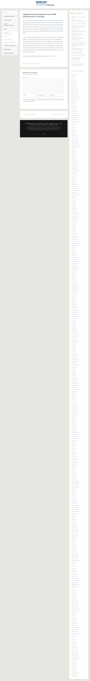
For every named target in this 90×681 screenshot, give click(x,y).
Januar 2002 (74, 670)
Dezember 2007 (75, 529)
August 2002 (74, 659)
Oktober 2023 (75, 143)
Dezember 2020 (75, 212)
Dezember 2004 (75, 603)
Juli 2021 (74, 198)
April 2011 (74, 448)
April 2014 (74, 375)
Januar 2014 (74, 381)
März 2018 (74, 280)
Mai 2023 (74, 154)
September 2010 (75, 462)
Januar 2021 (74, 210)
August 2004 (74, 611)
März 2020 (74, 231)
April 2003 (74, 643)
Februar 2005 (75, 599)
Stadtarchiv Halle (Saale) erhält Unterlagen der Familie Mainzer (79, 45)
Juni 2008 (74, 517)
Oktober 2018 (75, 265)
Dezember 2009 (75, 481)
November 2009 (75, 483)
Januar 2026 (74, 89)
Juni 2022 (74, 176)
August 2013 (74, 391)
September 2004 (75, 609)
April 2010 (74, 473)
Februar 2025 (75, 111)
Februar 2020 (75, 233)
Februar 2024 (75, 135)
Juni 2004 (74, 615)
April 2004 (74, 619)
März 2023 (74, 158)
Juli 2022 (74, 174)
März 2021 (74, 206)
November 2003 (75, 629)
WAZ (44, 22)
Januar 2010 (74, 479)
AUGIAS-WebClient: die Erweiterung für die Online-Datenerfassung (78, 38)
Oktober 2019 (75, 241)
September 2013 (75, 389)
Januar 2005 (74, 601)
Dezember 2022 (75, 164)
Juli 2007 (74, 540)
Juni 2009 (74, 493)
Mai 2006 (74, 568)
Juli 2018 (74, 271)
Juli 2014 (74, 369)
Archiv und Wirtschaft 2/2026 (78, 23)
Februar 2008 (75, 525)
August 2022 (74, 172)
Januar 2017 (74, 308)
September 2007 (75, 536)
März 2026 (74, 84)
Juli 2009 (74, 491)
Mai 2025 (74, 105)
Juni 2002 (74, 662)
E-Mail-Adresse (41, 95)
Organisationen (7, 39)
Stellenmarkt (7, 20)
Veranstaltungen (9, 53)
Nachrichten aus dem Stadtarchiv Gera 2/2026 (77, 34)
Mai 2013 (74, 397)
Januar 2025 (74, 113)
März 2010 (74, 475)
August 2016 (74, 318)
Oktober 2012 (75, 412)
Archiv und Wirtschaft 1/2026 (78, 41)
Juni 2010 (74, 469)
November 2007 (75, 531)
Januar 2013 (74, 406)
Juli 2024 (74, 125)
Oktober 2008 (75, 509)
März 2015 (74, 353)
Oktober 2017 (75, 290)
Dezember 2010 (75, 456)
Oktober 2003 (75, 631)
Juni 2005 (74, 590)
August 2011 (74, 440)
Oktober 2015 (75, 338)
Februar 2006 (75, 574)
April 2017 (74, 302)
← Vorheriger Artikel (29, 114)
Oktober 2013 (75, 387)
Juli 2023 (74, 150)
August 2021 (74, 196)
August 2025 (74, 99)
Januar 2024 (74, 137)
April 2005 (74, 594)
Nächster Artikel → (59, 114)
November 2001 (75, 674)
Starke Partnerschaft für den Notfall (78, 17)
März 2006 (74, 572)
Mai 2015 (74, 349)
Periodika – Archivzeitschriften (8, 33)
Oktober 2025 (75, 95)
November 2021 (75, 190)
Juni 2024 (74, 127)
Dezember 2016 (75, 310)
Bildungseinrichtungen (9, 42)
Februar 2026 (75, 86)
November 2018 (75, 263)
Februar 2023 (75, 160)
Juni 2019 (74, 249)
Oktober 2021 (75, 192)
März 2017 (74, 304)
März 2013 (74, 401)
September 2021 (75, 194)
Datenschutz (7, 49)
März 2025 (74, 109)
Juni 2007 (74, 542)
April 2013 (74, 399)
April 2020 (74, 229)
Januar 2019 (74, 259)
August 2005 (74, 586)
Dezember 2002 (75, 651)
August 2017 (74, 294)
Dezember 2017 (75, 286)
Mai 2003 (74, 641)
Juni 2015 (74, 347)
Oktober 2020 (75, 217)
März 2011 (74, 450)
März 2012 (74, 426)
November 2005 (75, 580)
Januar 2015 (74, 357)
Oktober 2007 (75, 534)
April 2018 (74, 278)
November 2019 (75, 239)
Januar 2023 (74, 162)
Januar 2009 (74, 503)
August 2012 (74, 416)
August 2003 (74, 635)
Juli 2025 (74, 101)
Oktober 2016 (75, 314)
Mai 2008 (74, 519)
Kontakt (32, 128)
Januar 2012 (74, 430)
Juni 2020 (74, 225)
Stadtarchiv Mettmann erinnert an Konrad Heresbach (79, 21)
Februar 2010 (75, 477)
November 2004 (75, 605)
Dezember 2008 (75, 505)
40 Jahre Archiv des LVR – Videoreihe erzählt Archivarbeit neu (77, 59)
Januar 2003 (74, 649)
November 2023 (75, 141)
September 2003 (75, 633)
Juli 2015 (74, 345)
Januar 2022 (74, 186)
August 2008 (74, 513)
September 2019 (75, 243)
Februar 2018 (75, 282)
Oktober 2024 (75, 119)
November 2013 (75, 385)
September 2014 (75, 365)
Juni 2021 (74, 200)
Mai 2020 (74, 227)
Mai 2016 (74, 324)
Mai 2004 (74, 617)
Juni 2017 (74, 298)
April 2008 (74, 521)
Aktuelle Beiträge (78, 13)
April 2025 (74, 107)
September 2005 (75, 584)
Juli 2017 (74, 296)
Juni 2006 (74, 566)
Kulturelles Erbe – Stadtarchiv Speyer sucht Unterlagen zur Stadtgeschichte (79, 27)
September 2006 (75, 560)
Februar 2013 (75, 403)
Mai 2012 (74, 422)
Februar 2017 (75, 306)
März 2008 (74, 523)
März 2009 (74, 499)
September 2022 (75, 170)
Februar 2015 (75, 355)
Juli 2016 (74, 320)
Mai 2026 (74, 80)
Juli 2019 (74, 247)
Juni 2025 (74, 103)
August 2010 (74, 464)
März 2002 (74, 668)
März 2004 (74, 621)
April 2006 (74, 570)
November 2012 (75, 410)
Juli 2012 (74, 418)
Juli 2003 (74, 637)
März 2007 (74, 548)
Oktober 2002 (75, 655)
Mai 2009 (74, 495)
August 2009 (74, 489)
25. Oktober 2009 (27, 63)
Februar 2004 (75, 623)
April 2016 (74, 326)
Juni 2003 (74, 639)
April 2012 (74, 424)
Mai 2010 (74, 471)
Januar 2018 (74, 284)
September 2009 (75, 487)
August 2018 (74, 269)
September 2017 (75, 292)
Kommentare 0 (36, 63)
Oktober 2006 (75, 558)
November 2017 (75, 288)
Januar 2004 (74, 625)
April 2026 (74, 82)
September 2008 (75, 511)
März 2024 (74, 133)
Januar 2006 (74, 576)
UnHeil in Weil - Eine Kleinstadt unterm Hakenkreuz (79, 31)
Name (24, 95)
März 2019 (74, 255)
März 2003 (74, 645)
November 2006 (75, 556)
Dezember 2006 (75, 554)
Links (5, 29)
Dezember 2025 (75, 91)
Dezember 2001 (75, 672)
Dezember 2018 (75, 261)
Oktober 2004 (75, 607)
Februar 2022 (75, 184)
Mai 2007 (74, 544)
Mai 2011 (74, 446)
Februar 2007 (75, 550)
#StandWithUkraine (9, 16)
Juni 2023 (74, 152)
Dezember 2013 (75, 383)
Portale (5, 36)
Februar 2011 (75, 452)
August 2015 (74, 342)
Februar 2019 (75, 257)
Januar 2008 (74, 527)
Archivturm (33, 45)
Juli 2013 (74, 393)
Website (52, 95)
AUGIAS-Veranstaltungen (9, 24)
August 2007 (74, 538)
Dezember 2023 (75, 139)
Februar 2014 (75, 379)
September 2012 (75, 414)
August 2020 (74, 221)
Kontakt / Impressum (9, 45)
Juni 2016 (74, 322)
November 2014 (75, 361)
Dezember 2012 (75, 408)
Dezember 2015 (75, 334)
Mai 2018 (74, 275)
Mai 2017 (74, 300)
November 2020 (75, 214)
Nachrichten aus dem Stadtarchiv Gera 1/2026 (77, 52)
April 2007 (74, 546)
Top (44, 133)
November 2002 (75, 653)
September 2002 (75, 657)
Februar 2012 (75, 428)
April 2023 (74, 156)
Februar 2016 (75, 330)
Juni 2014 (74, 371)
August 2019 (74, 245)
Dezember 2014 (75, 359)
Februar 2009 (75, 501)
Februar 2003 (75, 647)
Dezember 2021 (75, 188)
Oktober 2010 (75, 460)
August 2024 (74, 123)
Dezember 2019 (75, 237)
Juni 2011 (74, 444)
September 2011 (75, 438)
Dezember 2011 (75, 432)
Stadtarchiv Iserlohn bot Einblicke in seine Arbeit (77, 49)
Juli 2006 (74, 564)
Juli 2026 (74, 76)
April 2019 (74, 253)
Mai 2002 (74, 664)
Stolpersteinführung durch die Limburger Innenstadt (79, 64)
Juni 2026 (74, 78)
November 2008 (75, 507)
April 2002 (74, 666)
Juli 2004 (74, 613)
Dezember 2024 (75, 115)
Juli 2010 (74, 466)
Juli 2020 (74, 223)
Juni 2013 (74, 395)
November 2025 (75, 93)
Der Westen (44, 56)
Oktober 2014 (75, 363)
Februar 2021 (75, 208)
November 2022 (75, 166)
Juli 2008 (74, 515)
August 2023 (74, 147)
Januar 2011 (74, 454)
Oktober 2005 (75, 582)
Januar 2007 (74, 552)
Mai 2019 (74, 251)
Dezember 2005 (75, 578)
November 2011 (75, 434)
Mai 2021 (74, 202)
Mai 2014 (74, 373)
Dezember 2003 (75, 627)
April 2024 (74, 131)
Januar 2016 (74, 332)
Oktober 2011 (75, 436)
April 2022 (74, 180)
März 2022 (74, 182)
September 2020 (75, 219)
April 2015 (74, 351)
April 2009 (74, 497)
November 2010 (75, 458)
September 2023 (75, 145)
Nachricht (25, 77)
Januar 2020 (74, 235)
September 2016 (75, 316)
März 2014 (74, 377)
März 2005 (74, 597)
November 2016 (75, 312)
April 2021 (74, 204)
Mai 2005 (74, 592)
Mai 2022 (74, 178)
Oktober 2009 (75, 485)
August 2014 (74, 367)
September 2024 (75, 121)
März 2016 (74, 328)
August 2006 (74, 562)
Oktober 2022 (75, 168)
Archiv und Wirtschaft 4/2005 (78, 55)
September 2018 (75, 267)
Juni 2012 (74, 420)
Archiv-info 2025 (75, 62)
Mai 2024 (74, 129)
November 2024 (75, 117)
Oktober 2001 (75, 676)
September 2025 (75, 97)
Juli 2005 (74, 588)
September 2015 (75, 341)
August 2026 (74, 74)
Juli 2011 (74, 442)
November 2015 (75, 336)
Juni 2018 (74, 273)
